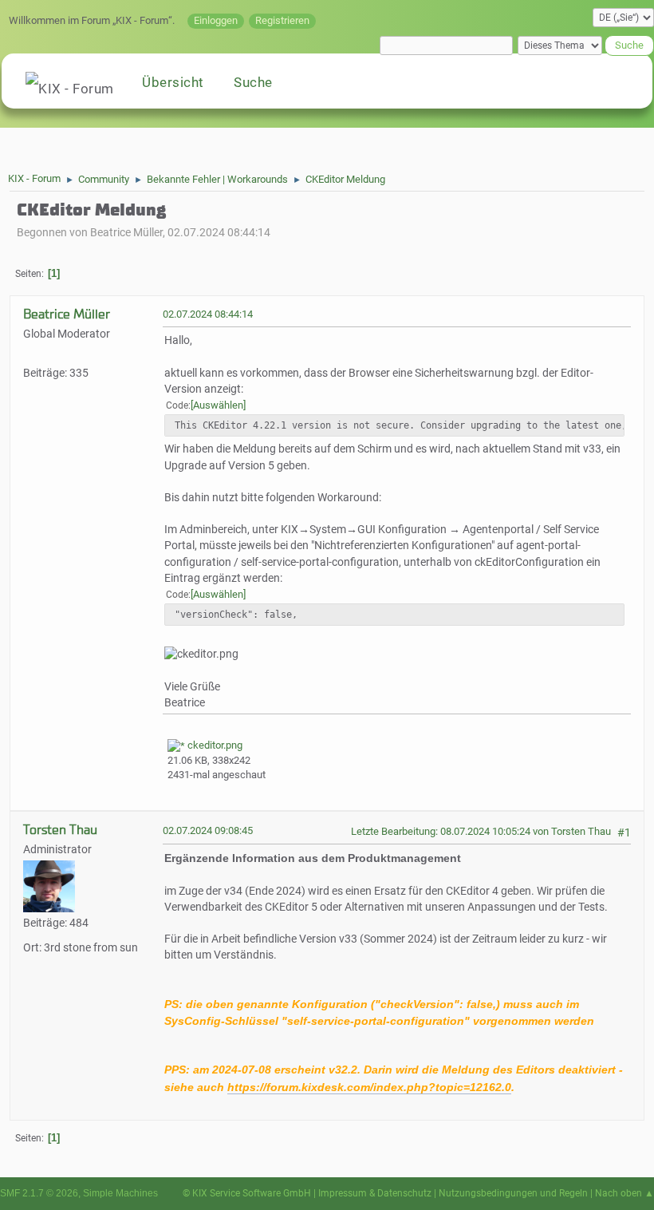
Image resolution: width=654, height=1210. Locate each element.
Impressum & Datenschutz (374, 1193)
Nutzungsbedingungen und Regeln (513, 1193)
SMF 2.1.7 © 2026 (39, 1193)
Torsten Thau (60, 829)
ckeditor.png (213, 745)
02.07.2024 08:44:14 (208, 314)
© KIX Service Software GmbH (247, 1193)
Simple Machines (120, 1193)
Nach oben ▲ (624, 1193)
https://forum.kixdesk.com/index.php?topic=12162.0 (369, 1087)
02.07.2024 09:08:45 (208, 830)
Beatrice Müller (66, 314)
